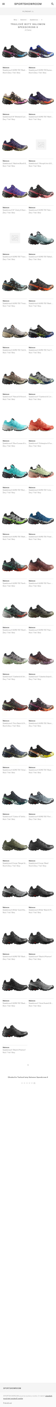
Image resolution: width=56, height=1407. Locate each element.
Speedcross (34, 19)
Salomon (23, 19)
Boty (15, 19)
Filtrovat (28, 11)
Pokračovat (7, 1403)
